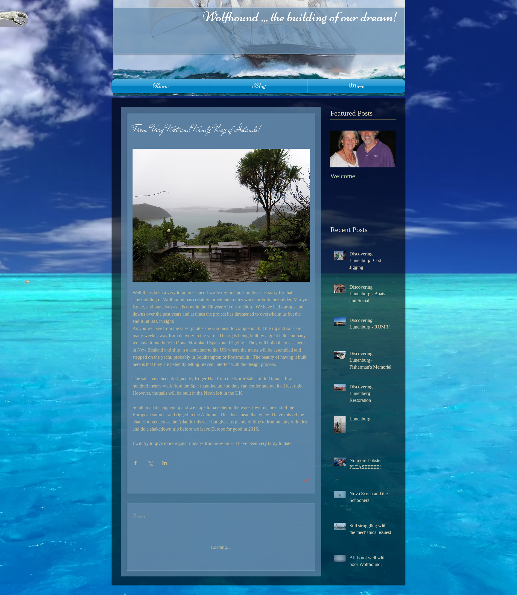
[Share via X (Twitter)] (150, 463)
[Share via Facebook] (135, 463)
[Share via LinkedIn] (165, 463)
